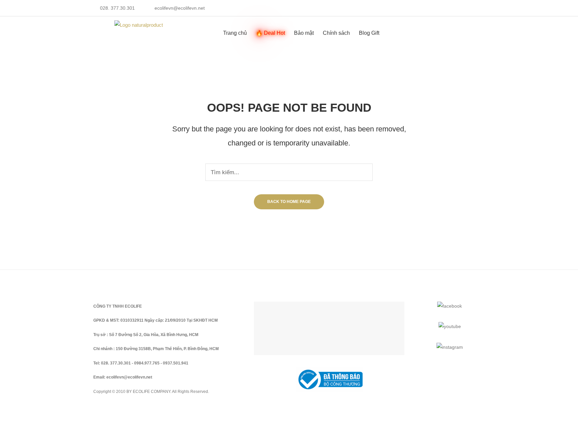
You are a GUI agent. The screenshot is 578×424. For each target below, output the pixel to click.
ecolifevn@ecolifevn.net (180, 8)
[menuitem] (235, 32)
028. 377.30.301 (117, 8)
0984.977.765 (147, 363)
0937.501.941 (175, 363)
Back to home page (289, 201)
